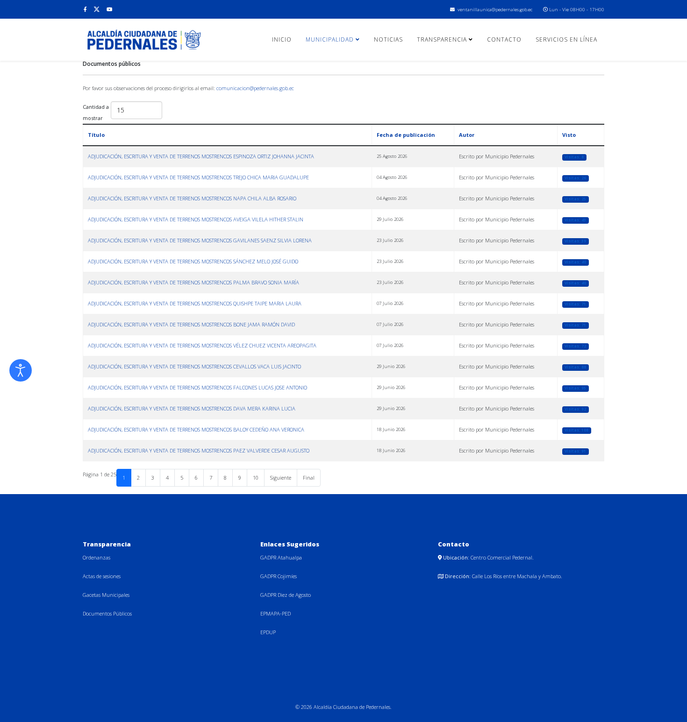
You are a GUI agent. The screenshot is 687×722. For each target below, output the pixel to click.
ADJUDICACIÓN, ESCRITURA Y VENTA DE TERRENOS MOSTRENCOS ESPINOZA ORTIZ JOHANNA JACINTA (201, 156)
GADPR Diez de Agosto (285, 594)
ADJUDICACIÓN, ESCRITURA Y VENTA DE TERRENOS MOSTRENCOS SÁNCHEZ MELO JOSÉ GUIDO (193, 261)
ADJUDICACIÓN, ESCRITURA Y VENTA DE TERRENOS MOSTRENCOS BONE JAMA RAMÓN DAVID (191, 324)
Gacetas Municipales (106, 594)
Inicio (282, 39)
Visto (569, 134)
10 (255, 477)
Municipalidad (330, 39)
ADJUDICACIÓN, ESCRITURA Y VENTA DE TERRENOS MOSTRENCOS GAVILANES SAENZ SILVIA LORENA (200, 240)
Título (96, 134)
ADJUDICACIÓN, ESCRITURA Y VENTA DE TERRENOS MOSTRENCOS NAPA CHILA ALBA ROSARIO (192, 198)
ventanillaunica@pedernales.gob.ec (495, 9)
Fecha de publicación (406, 134)
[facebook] (85, 9)
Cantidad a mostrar (96, 112)
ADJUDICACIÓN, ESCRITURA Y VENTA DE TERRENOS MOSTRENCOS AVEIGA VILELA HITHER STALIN (195, 219)
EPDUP (268, 632)
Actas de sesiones (102, 576)
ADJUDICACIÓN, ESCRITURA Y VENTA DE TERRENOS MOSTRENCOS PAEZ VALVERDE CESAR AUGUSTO (198, 450)
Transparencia (442, 39)
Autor (466, 134)
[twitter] (96, 9)
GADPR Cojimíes (278, 576)
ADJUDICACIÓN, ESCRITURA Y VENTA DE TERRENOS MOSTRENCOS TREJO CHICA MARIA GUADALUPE (198, 177)
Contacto (504, 39)
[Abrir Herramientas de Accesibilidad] (20, 370)
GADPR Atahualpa (281, 557)
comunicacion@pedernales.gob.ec (255, 88)
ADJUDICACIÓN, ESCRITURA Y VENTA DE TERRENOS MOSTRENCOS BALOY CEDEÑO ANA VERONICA (196, 429)
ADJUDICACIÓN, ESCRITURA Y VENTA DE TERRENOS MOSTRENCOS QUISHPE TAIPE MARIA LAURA (194, 303)
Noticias (388, 39)
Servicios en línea (566, 39)
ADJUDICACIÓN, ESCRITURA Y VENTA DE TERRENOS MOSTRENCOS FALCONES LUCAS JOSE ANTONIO (197, 387)
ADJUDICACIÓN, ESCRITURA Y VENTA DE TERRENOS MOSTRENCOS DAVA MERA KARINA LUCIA (191, 408)
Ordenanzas (96, 557)
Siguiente (280, 477)
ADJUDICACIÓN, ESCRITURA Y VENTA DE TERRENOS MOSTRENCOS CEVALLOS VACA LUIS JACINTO (194, 366)
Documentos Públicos (107, 613)
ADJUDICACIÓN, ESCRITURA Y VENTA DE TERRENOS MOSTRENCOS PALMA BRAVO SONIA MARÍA (193, 282)
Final (309, 477)
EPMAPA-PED (275, 613)
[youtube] (109, 9)
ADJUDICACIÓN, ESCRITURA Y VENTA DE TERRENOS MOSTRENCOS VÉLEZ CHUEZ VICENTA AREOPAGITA (202, 345)
